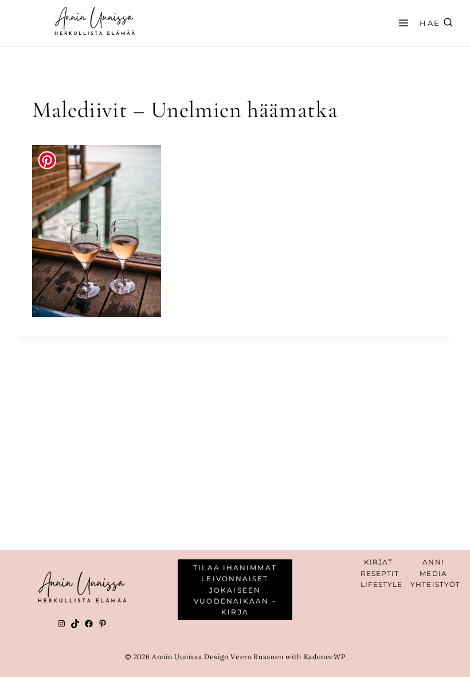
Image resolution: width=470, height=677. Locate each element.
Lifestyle (382, 584)
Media (433, 573)
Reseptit (380, 573)
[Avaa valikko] (402, 23)
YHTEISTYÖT (435, 584)
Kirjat (378, 562)
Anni (433, 562)
